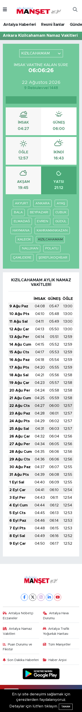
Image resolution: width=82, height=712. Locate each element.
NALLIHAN (30, 248)
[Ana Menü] (5, 10)
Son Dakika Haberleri (23, 660)
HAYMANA (21, 230)
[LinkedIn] (49, 597)
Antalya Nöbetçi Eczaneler (18, 616)
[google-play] (41, 674)
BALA (18, 212)
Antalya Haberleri (19, 25)
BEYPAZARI (39, 212)
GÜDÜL (60, 221)
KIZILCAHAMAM (50, 239)
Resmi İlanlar (53, 25)
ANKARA (42, 203)
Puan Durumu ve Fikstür (17, 647)
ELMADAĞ (22, 221)
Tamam (65, 706)
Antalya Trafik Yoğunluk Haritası (56, 631)
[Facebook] (24, 597)
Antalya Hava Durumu (56, 616)
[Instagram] (41, 597)
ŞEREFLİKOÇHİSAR (52, 257)
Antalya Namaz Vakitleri (17, 631)
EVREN (42, 221)
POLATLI (51, 248)
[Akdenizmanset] (39, 9)
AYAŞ (61, 203)
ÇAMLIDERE (22, 257)
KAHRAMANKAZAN (52, 230)
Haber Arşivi (57, 660)
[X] (32, 597)
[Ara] (75, 10)
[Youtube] (57, 597)
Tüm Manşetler (59, 644)
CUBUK (60, 212)
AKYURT (21, 203)
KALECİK (24, 239)
